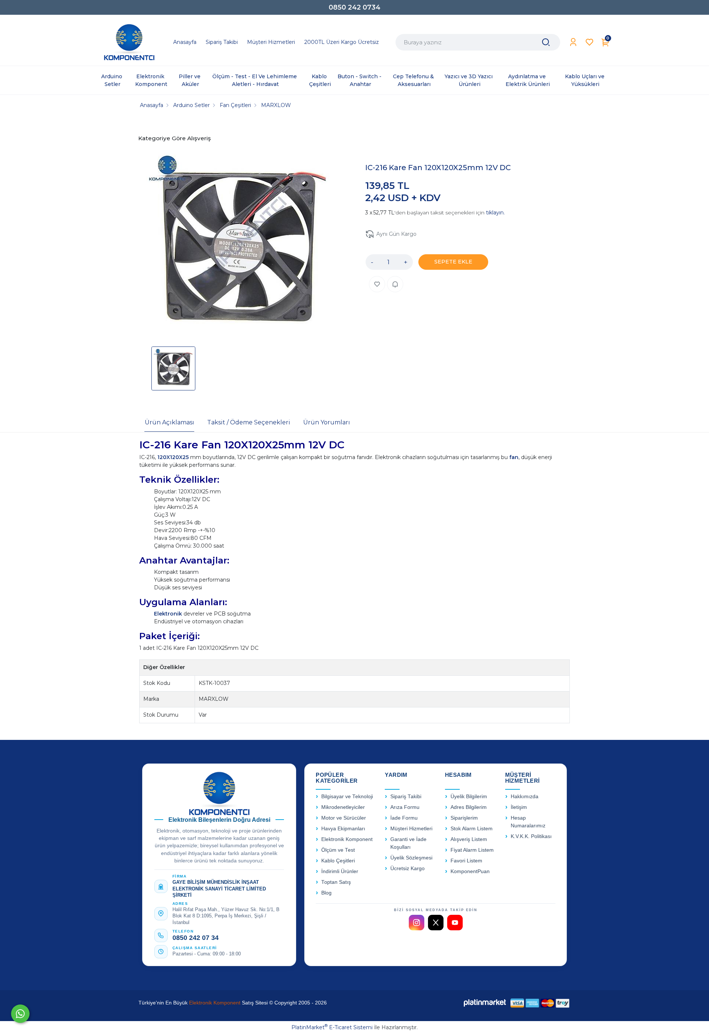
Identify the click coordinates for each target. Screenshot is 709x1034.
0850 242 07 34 (195, 937)
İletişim (519, 807)
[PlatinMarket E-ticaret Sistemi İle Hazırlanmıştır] (485, 1003)
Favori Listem (466, 861)
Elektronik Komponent (347, 839)
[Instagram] (416, 922)
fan (513, 457)
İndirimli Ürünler (339, 871)
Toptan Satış (336, 882)
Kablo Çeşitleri (338, 861)
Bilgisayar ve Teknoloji (347, 796)
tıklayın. (495, 212)
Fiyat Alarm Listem (472, 850)
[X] (435, 922)
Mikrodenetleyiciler (343, 807)
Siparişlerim (464, 818)
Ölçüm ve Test (338, 850)
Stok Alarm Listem (472, 828)
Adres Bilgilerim (469, 807)
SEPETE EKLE (453, 261)
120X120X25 (173, 457)
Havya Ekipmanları (343, 828)
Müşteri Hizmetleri (411, 828)
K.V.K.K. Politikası (531, 836)
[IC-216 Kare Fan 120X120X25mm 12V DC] (238, 246)
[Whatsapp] (20, 1013)
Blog (326, 893)
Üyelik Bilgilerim (469, 796)
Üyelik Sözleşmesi (411, 858)
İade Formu (404, 818)
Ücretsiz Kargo (407, 868)
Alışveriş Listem (469, 839)
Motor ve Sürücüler (343, 818)
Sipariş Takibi (405, 796)
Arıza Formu (404, 807)
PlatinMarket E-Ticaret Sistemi (332, 1027)
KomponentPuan (470, 871)
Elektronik (169, 613)
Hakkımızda (524, 796)
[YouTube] (455, 922)
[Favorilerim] (589, 42)
